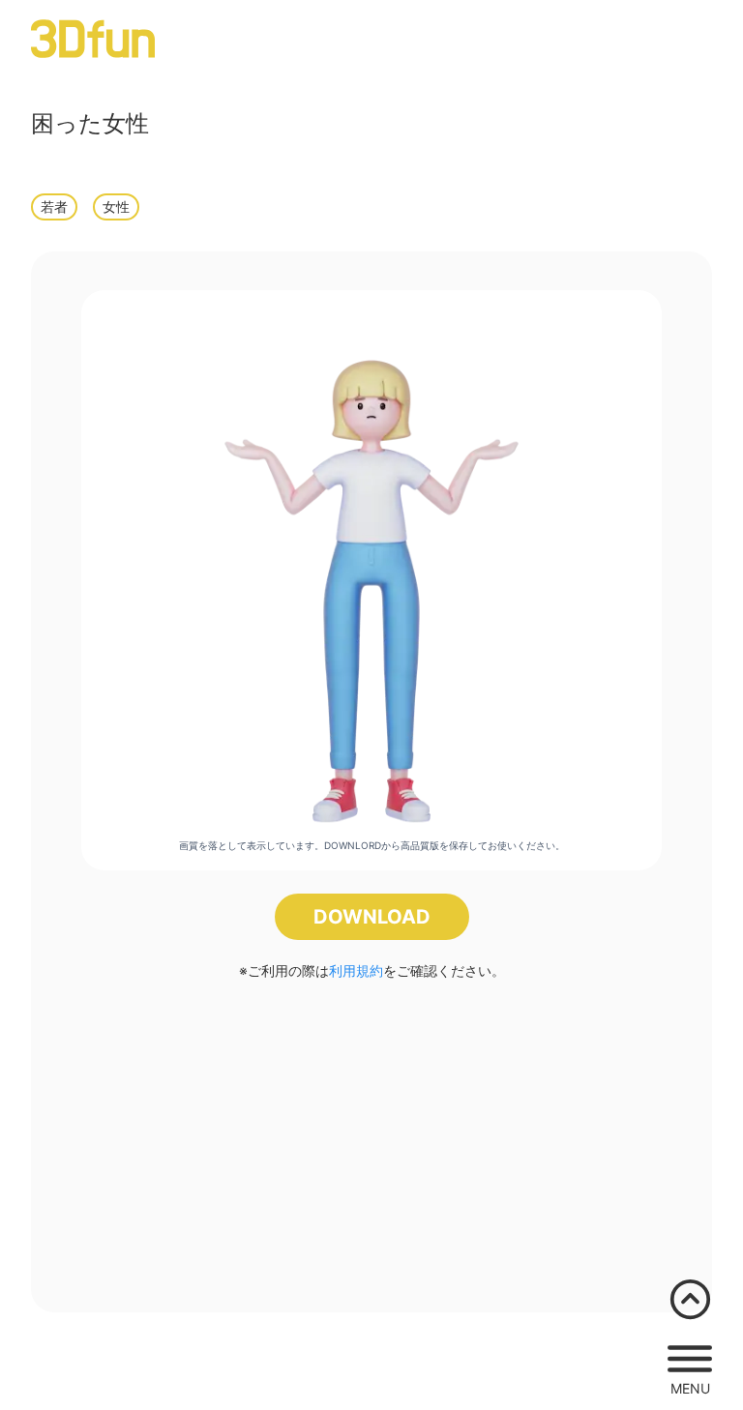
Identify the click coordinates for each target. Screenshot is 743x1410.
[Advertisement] (371, 1138)
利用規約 (356, 971)
